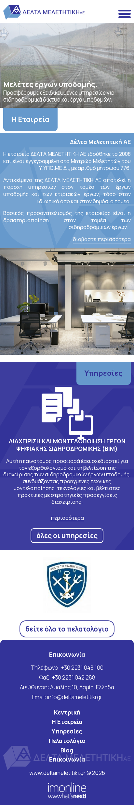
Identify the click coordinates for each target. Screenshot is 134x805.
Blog (67, 750)
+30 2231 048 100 (82, 667)
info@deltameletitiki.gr (74, 697)
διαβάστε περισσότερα (102, 239)
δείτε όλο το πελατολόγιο (67, 628)
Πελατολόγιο (67, 741)
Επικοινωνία (67, 759)
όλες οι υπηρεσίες (67, 535)
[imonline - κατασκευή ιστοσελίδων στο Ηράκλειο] (67, 790)
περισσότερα (67, 518)
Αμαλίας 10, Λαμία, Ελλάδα (82, 687)
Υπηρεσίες (104, 373)
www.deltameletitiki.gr (58, 773)
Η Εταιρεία (30, 119)
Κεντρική (67, 712)
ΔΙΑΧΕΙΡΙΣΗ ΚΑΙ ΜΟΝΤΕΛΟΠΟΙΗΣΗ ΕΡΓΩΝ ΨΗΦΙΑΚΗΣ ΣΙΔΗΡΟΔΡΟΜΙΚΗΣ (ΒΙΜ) (67, 444)
